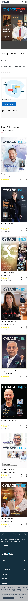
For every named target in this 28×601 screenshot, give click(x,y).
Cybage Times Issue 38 (8, 322)
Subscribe (6, 546)
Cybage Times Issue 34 (8, 519)
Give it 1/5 (2, 72)
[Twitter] (14, 534)
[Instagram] (8, 534)
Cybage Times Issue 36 (8, 420)
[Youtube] (25, 534)
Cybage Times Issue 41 (8, 174)
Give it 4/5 (7, 72)
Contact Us (5, 583)
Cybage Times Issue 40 (8, 223)
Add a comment (9, 104)
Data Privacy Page (22, 594)
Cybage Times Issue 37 (8, 371)
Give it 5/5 (9, 72)
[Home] (5, 2)
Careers (4, 579)
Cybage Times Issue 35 (8, 469)
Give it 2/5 (4, 72)
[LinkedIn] (2, 534)
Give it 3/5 (5, 72)
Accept (8, 597)
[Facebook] (19, 534)
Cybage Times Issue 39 (8, 272)
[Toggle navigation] (26, 2)
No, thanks (21, 597)
